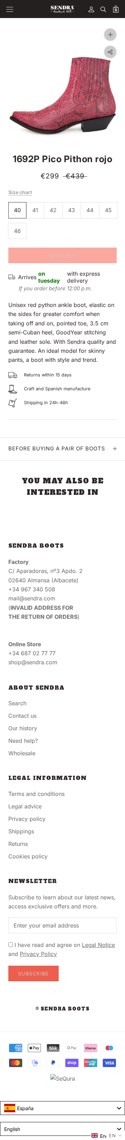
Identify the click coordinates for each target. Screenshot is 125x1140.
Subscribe (33, 973)
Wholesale (21, 753)
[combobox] (62, 1108)
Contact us (22, 715)
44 (89, 210)
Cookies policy (28, 856)
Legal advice (25, 806)
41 (35, 210)
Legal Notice (98, 944)
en (112, 1135)
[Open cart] (116, 9)
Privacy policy (26, 818)
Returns (18, 843)
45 (108, 210)
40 (17, 210)
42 (53, 210)
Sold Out (62, 255)
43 (71, 210)
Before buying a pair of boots (56, 448)
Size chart (20, 192)
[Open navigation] (9, 9)
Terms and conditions (36, 793)
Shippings (21, 831)
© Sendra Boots (62, 1009)
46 (17, 230)
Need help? (23, 740)
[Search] (103, 9)
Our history (22, 728)
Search (17, 703)
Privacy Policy (38, 953)
